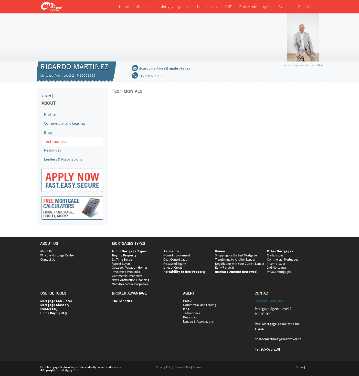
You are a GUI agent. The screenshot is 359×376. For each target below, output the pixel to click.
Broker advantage (254, 6)
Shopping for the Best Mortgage (236, 255)
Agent (283, 6)
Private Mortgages (279, 272)
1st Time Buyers (122, 259)
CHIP (228, 6)
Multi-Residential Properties (130, 284)
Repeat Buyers (121, 264)
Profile (50, 114)
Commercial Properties (127, 276)
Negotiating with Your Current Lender (239, 264)
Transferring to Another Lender (235, 259)
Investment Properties (126, 272)
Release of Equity (174, 264)
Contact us (306, 6)
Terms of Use (183, 367)
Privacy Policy (164, 367)
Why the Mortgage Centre (57, 255)
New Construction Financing (130, 280)
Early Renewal (224, 267)
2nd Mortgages (276, 267)
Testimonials (55, 141)
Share (46, 95)
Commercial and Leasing (64, 123)
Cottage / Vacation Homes (129, 267)
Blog (48, 132)
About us (143, 6)
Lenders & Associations (63, 159)
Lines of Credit (172, 267)
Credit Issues (275, 255)
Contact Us (47, 259)
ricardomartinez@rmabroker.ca (164, 68)
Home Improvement (176, 255)
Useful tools (205, 6)
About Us (46, 251)
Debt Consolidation (176, 259)
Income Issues (276, 264)
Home (124, 6)
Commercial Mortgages (282, 259)
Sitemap (197, 367)
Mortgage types (173, 6)
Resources (52, 150)
